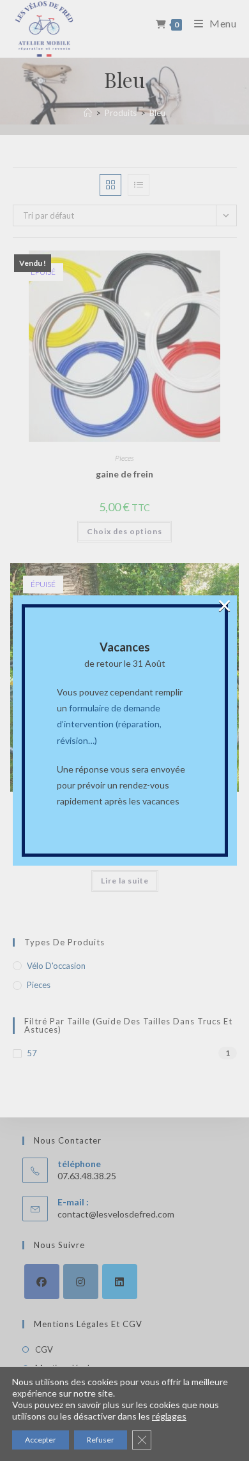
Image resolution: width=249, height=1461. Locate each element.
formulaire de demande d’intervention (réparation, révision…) (109, 723)
